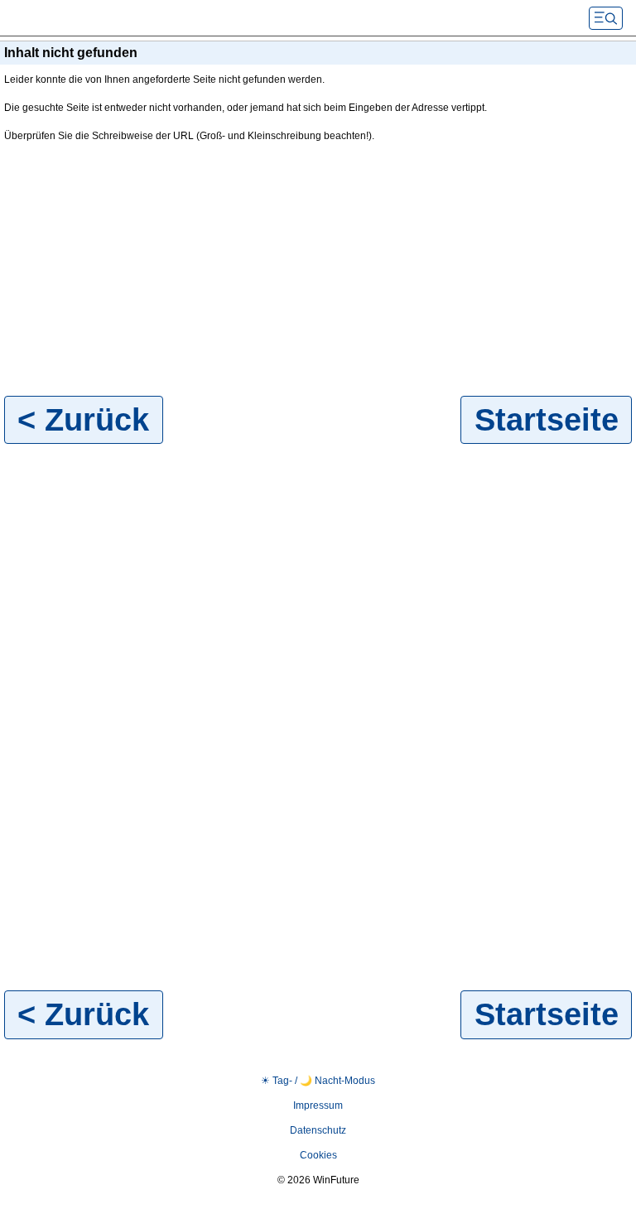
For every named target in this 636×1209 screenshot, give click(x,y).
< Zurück (83, 419)
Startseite (547, 419)
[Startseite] (132, 18)
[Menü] (606, 18)
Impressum (318, 1105)
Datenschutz (318, 1130)
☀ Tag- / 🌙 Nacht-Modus (318, 1080)
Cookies (318, 1155)
